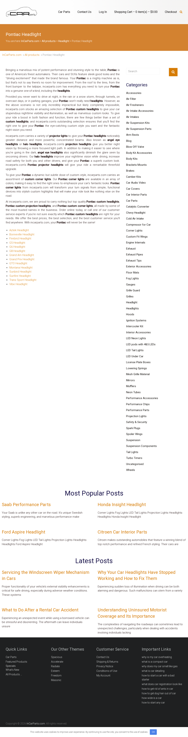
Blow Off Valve (135, 146)
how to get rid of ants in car (157, 688)
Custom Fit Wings (137, 236)
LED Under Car (134, 356)
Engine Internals (135, 242)
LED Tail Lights (135, 350)
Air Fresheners (135, 105)
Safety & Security (136, 422)
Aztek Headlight (19, 230)
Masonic (56, 680)
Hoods (130, 314)
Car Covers (133, 188)
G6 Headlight (17, 246)
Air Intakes (132, 117)
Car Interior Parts (136, 194)
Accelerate (57, 661)
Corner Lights (134, 230)
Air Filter (131, 99)
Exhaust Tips (134, 260)
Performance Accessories (142, 398)
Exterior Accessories (138, 266)
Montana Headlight (20, 267)
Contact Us (84, 12)
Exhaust (131, 248)
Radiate (55, 666)
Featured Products (16, 661)
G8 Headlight (17, 251)
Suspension (133, 440)
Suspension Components (141, 446)
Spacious (56, 657)
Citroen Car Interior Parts (122, 532)
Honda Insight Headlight (122, 504)
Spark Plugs (133, 428)
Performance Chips (138, 404)
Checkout (171, 12)
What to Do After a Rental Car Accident (40, 610)
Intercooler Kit (134, 326)
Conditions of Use (106, 670)
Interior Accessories (138, 332)
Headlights (132, 308)
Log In (103, 12)
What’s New (12, 669)
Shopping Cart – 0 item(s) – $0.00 (136, 12)
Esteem (55, 670)
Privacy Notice (104, 666)
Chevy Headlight (135, 212)
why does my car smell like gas (160, 666)
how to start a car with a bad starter (158, 677)
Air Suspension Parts (138, 129)
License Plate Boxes (138, 362)
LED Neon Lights (136, 338)
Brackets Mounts (136, 164)
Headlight (131, 302)
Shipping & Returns (107, 661)
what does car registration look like (162, 684)
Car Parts (64, 12)
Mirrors (130, 380)
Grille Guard (133, 290)
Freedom (56, 675)
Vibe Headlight (18, 284)
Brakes (130, 170)
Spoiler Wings (134, 434)
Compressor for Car (138, 224)
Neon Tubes (133, 392)
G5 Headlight (17, 242)
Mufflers (131, 386)
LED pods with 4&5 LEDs (141, 344)
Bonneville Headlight (21, 234)
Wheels (130, 470)
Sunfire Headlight (20, 276)
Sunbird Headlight (20, 271)
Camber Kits (133, 176)
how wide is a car (152, 697)
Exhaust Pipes (134, 254)
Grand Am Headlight (21, 255)
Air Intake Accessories (139, 111)
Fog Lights (132, 278)
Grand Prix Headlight (21, 259)
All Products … (14, 674)
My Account (103, 675)
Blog (128, 141)
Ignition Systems (136, 320)
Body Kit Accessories (139, 153)
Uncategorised (135, 464)
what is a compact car (155, 661)
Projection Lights (136, 416)
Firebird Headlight (20, 238)
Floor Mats (132, 272)
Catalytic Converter (137, 206)
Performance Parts (137, 410)
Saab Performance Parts (26, 504)
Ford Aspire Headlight (23, 532)
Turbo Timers (134, 458)
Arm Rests (132, 134)
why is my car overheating (157, 657)
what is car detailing (153, 670)
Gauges (130, 284)
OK (153, 732)
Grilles (129, 296)
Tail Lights (132, 452)
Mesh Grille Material (138, 374)
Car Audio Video (136, 182)
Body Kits (132, 158)
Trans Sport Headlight (22, 280)
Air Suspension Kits (138, 122)
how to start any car (153, 702)
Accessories (133, 93)
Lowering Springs (136, 368)
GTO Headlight (18, 263)
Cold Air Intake (135, 218)
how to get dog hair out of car (159, 693)
